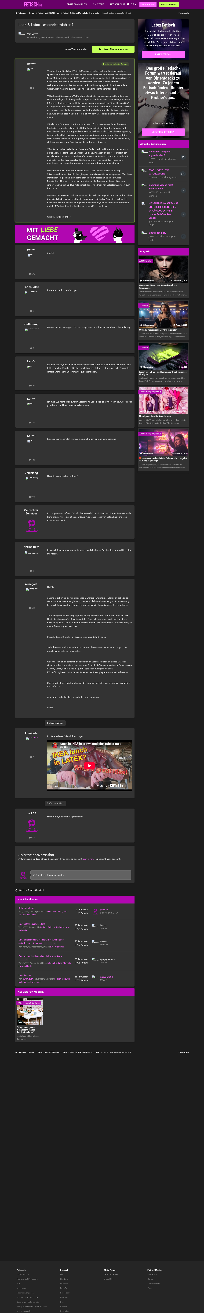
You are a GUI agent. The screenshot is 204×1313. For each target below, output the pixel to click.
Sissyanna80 (106, 977)
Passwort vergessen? (25, 1293)
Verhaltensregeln (24, 1311)
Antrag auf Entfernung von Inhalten (32, 1307)
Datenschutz (33, 1302)
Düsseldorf (64, 1293)
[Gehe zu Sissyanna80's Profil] (95, 978)
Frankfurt (64, 1288)
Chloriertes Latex (26, 908)
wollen (36, 1297)
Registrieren (169, 4)
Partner (150, 1270)
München (64, 1284)
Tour (19, 1279)
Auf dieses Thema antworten (113, 49)
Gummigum (27, 979)
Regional (64, 1270)
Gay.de (150, 1279)
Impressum (21, 1288)
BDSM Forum (109, 1270)
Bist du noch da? (157, 232)
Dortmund (64, 1297)
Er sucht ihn (109, 1279)
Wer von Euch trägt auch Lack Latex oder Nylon (40, 956)
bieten (26, 1297)
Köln (62, 1302)
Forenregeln (183, 13)
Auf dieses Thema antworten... (51, 875)
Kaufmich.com (153, 1284)
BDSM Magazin (31, 1279)
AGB (18, 1284)
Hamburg (64, 1279)
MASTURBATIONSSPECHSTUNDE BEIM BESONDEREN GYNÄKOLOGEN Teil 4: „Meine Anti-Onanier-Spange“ (163, 210)
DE (132, 4)
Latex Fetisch (163, 54)
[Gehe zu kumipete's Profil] (32, 744)
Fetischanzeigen (111, 1274)
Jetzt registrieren (163, 132)
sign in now (88, 859)
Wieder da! (148, 4)
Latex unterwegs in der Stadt (31, 924)
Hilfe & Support (23, 1274)
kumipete (31, 733)
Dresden (63, 1307)
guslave (104, 909)
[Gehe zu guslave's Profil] (95, 911)
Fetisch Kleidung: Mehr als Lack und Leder (68, 37)
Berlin (62, 1274)
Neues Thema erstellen (76, 49)
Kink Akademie (57, 947)
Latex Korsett (24, 975)
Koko (149, 1288)
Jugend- (20, 1302)
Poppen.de (152, 1274)
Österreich (64, 1311)
